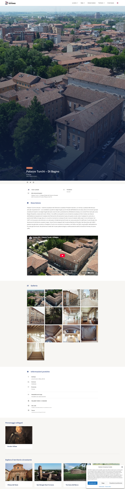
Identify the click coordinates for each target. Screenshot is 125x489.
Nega (103, 483)
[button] (122, 467)
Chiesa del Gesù (13, 485)
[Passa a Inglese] (117, 3)
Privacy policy (108, 486)
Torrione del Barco (72, 485)
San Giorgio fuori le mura (45, 485)
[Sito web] (28, 405)
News (82, 3)
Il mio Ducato (110, 3)
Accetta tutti (92, 483)
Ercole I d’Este (12, 446)
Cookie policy (101, 486)
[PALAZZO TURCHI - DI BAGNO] (28, 401)
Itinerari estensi (91, 3)
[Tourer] (28, 410)
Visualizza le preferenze (115, 483)
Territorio (100, 3)
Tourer (33, 410)
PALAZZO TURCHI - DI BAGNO (39, 401)
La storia (74, 3)
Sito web (33, 405)
